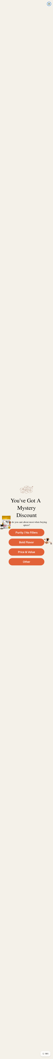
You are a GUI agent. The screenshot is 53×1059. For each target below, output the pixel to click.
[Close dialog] (49, 4)
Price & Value (26, 552)
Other (26, 561)
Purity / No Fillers (27, 532)
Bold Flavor (26, 542)
